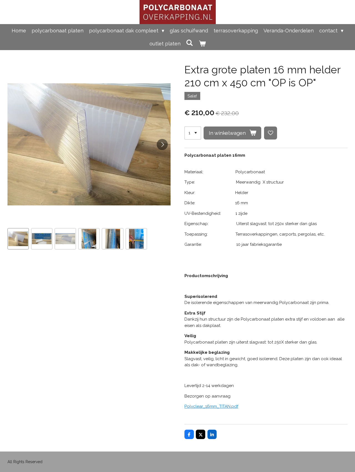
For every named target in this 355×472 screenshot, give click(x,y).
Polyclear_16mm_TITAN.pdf (211, 406)
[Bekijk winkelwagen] (202, 43)
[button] (18, 238)
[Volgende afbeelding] (162, 144)
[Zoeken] (189, 42)
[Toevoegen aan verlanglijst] (270, 133)
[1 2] (192, 133)
